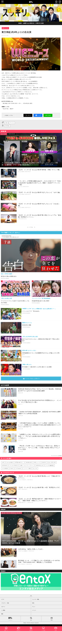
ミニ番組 (3, 610)
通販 (2, 613)
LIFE (3, 462)
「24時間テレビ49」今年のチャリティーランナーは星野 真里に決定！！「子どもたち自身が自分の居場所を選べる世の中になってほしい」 (39, 436)
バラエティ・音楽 (5, 603)
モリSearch (18, 468)
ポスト (29, 115)
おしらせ (35, 468)
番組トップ (6, 630)
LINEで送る (48, 115)
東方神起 (7, 125)
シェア (39, 115)
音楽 (6, 122)
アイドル (12, 122)
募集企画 (31, 630)
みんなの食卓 (10, 462)
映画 (33, 603)
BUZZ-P (44, 462)
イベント (34, 610)
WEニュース (5, 28)
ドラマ (2, 599)
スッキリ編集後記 (50, 465)
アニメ (33, 606)
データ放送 (43, 630)
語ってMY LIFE (52, 462)
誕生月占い (18, 630)
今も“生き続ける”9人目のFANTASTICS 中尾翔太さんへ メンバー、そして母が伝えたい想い (39, 401)
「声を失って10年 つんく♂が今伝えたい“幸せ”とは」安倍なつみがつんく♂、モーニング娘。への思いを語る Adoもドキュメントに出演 (39, 447)
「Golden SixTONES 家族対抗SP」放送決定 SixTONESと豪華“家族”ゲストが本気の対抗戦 (39, 412)
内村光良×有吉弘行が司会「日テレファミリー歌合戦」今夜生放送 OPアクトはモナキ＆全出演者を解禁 (39, 390)
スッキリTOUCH (14, 465)
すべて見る (30, 227)
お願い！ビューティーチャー (26, 465)
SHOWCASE (29, 462)
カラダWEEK (5, 468)
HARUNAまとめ (39, 465)
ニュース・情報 (27, 468)
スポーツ (3, 606)
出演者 (56, 630)
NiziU (11, 468)
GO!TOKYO (4, 465)
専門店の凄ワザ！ (19, 462)
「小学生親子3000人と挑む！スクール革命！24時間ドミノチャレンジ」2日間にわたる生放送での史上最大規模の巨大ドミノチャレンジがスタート (39, 424)
